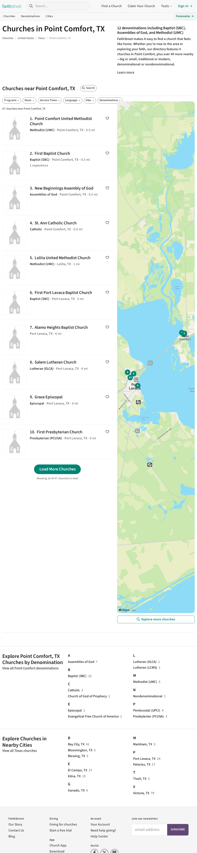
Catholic (74, 690)
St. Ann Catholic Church (57, 232)
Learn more (125, 72)
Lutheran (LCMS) (145, 667)
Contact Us (16, 830)
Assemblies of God (81, 661)
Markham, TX (142, 744)
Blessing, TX (76, 756)
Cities (49, 16)
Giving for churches (63, 824)
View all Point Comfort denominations (30, 668)
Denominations (30, 16)
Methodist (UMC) (145, 681)
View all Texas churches (19, 750)
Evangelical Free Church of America (93, 716)
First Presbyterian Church (57, 441)
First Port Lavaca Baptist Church (57, 302)
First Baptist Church (57, 163)
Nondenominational (147, 696)
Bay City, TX (76, 744)
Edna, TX (74, 776)
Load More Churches (57, 469)
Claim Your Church (141, 6)
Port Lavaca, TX (144, 758)
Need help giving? (103, 830)
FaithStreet (12, 6)
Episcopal (75, 710)
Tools (165, 6)
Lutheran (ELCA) (145, 661)
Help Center (99, 836)
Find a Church (111, 6)
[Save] (107, 118)
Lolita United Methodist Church (57, 267)
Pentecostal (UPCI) (146, 710)
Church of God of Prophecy (87, 696)
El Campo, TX (77, 770)
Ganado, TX (76, 790)
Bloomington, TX (80, 750)
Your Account (100, 824)
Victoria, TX (141, 793)
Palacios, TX (141, 764)
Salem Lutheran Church (57, 372)
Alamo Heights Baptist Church (57, 337)
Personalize (185, 16)
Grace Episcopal (57, 406)
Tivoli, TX (139, 778)
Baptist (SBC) (77, 676)
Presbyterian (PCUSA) (148, 716)
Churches (9, 16)
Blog (11, 836)
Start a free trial (60, 830)
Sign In (183, 6)
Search (90, 88)
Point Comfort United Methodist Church (57, 128)
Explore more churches (158, 619)
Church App (57, 845)
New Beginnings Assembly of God (57, 198)
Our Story (15, 824)
